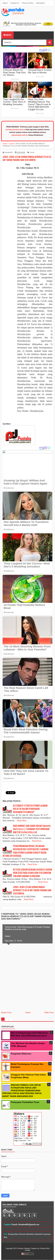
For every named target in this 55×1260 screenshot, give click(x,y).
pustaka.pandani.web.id (15, 129)
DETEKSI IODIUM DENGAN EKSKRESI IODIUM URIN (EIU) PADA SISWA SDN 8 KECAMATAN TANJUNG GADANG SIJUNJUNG (32, 873)
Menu (8, 35)
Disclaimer (40, 3)
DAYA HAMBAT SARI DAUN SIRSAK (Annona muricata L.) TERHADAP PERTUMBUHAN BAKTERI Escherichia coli (32, 829)
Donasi (22, 1234)
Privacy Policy (27, 3)
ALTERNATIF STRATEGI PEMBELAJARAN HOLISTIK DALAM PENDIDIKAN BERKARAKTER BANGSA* (30, 809)
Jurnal (32, 152)
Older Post (49, 1012)
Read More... (22, 820)
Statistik (38, 1234)
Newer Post (6, 1012)
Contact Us (14, 3)
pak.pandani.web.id (19, 135)
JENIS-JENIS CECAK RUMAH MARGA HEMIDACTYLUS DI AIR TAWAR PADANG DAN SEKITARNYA (32, 890)
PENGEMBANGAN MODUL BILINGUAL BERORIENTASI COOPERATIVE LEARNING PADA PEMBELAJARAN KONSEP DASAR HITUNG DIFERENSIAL (25, 851)
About (5, 3)
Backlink (30, 1234)
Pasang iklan (13, 1234)
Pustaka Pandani (23, 1248)
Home (28, 1012)
